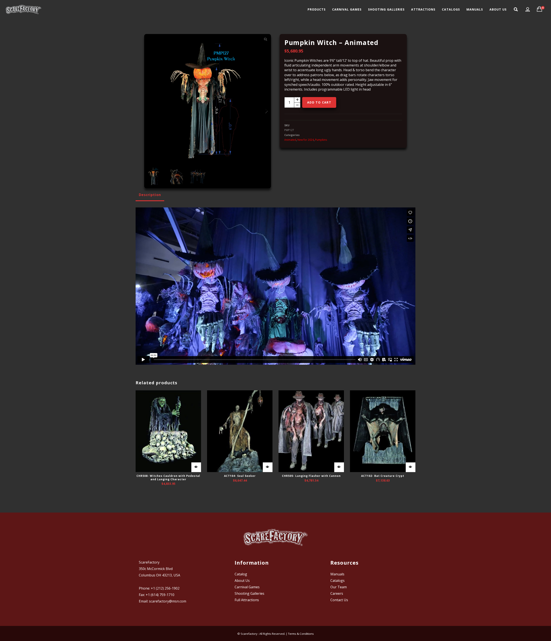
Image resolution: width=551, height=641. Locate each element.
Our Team (338, 587)
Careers (336, 593)
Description (150, 194)
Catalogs (337, 580)
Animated (290, 140)
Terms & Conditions (301, 634)
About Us (242, 580)
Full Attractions (247, 600)
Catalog (241, 574)
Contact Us (339, 600)
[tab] (150, 194)
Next (265, 111)
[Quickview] (196, 467)
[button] (265, 39)
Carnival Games (247, 587)
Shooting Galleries (249, 593)
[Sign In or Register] (528, 9)
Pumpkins (321, 140)
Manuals (337, 574)
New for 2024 (305, 140)
